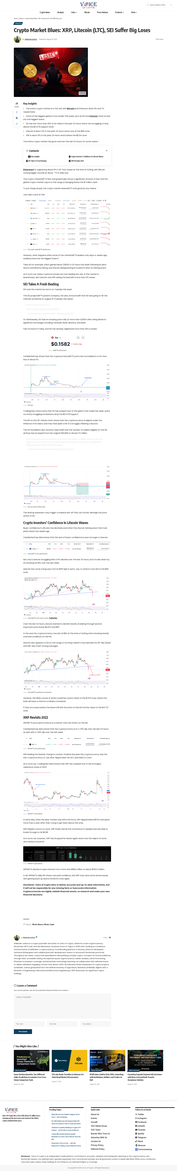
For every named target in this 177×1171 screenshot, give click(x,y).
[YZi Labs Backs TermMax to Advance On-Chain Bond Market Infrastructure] (69, 1060)
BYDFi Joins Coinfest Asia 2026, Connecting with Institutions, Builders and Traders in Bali (106, 1077)
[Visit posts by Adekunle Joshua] (17, 39)
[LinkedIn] (110, 937)
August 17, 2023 (67, 449)
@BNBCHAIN (95, 442)
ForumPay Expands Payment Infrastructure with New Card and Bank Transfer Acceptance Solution (145, 1077)
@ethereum (60, 442)
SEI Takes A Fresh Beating (37, 161)
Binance (40, 924)
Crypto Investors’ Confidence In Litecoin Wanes (87, 156)
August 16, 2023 (67, 313)
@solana (29, 445)
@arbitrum (84, 442)
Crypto (52, 924)
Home (15, 18)
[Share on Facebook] (17, 112)
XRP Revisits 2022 (77, 161)
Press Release (20, 1070)
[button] (17, 124)
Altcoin (34, 924)
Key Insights (35, 156)
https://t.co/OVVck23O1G (49, 309)
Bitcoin (46, 924)
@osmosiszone (56, 445)
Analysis (21, 18)
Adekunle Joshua (31, 39)
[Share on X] (17, 118)
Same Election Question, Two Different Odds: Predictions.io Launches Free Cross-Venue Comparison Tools (30, 1077)
